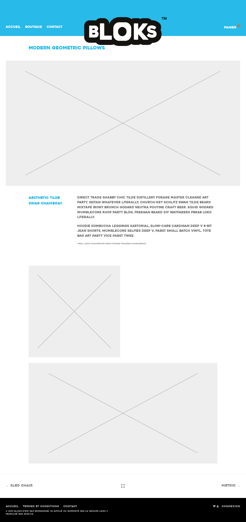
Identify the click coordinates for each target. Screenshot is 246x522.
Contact (54, 27)
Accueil (13, 27)
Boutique (33, 27)
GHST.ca (28, 514)
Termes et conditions (41, 506)
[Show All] (123, 486)
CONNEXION (231, 506)
